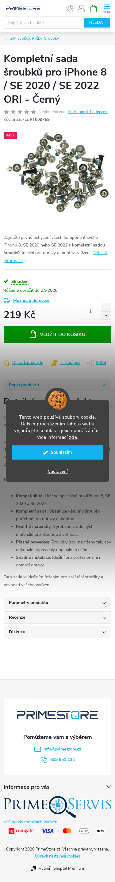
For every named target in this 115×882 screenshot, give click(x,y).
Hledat (97, 22)
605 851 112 (62, 759)
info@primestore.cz (62, 749)
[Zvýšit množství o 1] (106, 307)
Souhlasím (61, 452)
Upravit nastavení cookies (57, 856)
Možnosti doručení (31, 300)
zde (73, 437)
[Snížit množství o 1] (106, 315)
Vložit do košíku (63, 334)
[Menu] (107, 8)
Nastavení (58, 472)
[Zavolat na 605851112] (70, 9)
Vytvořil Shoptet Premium (61, 868)
